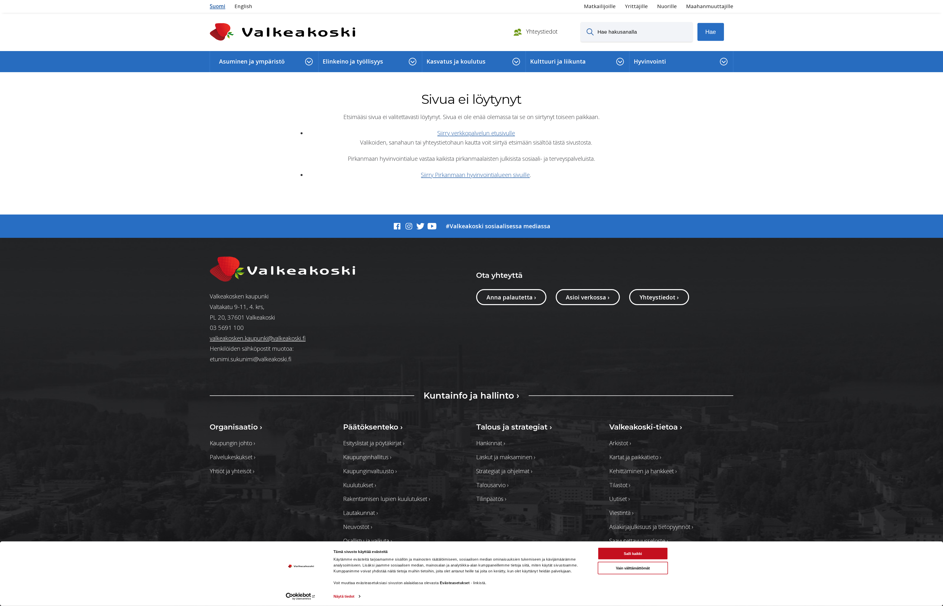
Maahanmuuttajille (709, 6)
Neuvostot (357, 527)
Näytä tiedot (343, 596)
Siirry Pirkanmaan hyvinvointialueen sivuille (475, 175)
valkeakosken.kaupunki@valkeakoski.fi (257, 338)
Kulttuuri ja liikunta (558, 61)
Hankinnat (490, 443)
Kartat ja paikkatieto (635, 457)
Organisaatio (236, 426)
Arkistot (620, 443)
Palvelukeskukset (232, 457)
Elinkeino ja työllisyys (353, 61)
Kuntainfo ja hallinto (471, 395)
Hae (710, 32)
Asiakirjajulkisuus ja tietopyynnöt (651, 527)
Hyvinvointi (650, 61)
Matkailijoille (600, 6)
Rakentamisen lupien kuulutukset (386, 499)
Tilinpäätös (491, 499)
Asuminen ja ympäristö (252, 61)
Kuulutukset (359, 485)
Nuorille (667, 6)
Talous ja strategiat (514, 426)
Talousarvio (492, 485)
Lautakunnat (360, 513)
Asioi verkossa (588, 297)
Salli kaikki (633, 554)
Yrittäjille (636, 6)
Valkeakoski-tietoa (645, 426)
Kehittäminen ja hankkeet (643, 471)
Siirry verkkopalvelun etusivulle (476, 133)
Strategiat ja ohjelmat (504, 471)
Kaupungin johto (232, 443)
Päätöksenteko (373, 426)
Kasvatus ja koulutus (456, 61)
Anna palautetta (511, 297)
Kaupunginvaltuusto (370, 471)
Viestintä (621, 513)
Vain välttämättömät (633, 568)
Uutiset (619, 499)
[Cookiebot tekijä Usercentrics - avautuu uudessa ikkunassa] (300, 596)
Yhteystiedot (541, 31)
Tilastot (619, 485)
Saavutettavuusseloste (638, 541)
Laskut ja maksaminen (505, 457)
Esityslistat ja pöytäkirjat (373, 443)
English (243, 6)
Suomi (217, 6)
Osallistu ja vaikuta (367, 541)
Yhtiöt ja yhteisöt (232, 471)
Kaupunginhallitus (367, 457)
